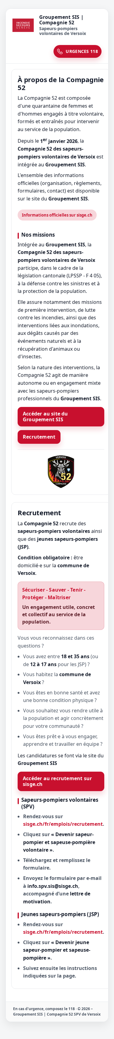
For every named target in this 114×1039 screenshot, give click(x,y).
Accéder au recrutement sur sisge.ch (57, 781)
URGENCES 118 (82, 51)
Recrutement (39, 436)
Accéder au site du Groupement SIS (45, 416)
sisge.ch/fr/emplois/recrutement (63, 824)
